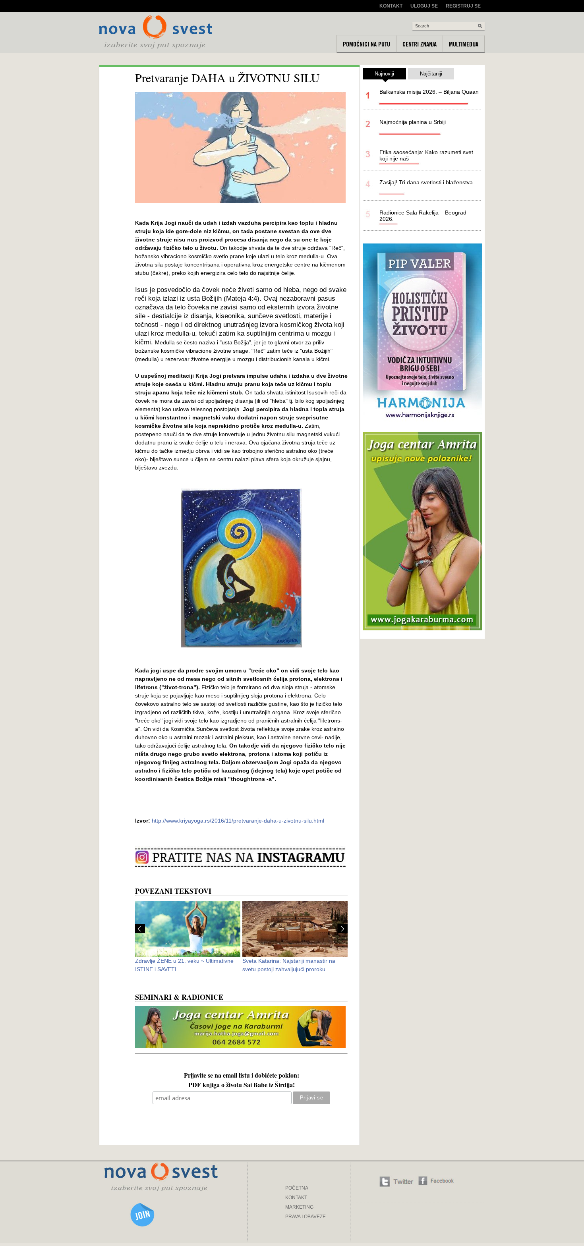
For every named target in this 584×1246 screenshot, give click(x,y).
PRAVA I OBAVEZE (305, 1216)
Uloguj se (424, 6)
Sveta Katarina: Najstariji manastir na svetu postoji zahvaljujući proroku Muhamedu (288, 969)
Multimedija (463, 44)
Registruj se (463, 6)
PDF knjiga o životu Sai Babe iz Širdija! (241, 1085)
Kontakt (390, 6)
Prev (140, 928)
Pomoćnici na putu (366, 44)
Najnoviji (384, 74)
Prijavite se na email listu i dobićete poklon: (241, 1076)
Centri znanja (419, 44)
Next (343, 928)
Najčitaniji (431, 74)
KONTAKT (296, 1197)
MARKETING (299, 1207)
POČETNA (296, 1188)
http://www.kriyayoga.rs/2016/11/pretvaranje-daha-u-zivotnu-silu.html (238, 820)
